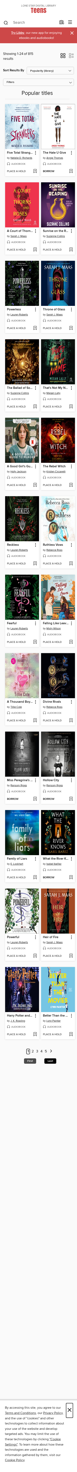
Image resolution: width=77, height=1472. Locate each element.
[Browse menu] (70, 22)
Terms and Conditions (20, 1413)
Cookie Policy (14, 1460)
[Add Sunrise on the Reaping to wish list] (71, 250)
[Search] (6, 22)
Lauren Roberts (19, 314)
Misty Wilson (53, 628)
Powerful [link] (13, 937)
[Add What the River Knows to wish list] (71, 877)
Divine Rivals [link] (52, 702)
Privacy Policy (53, 1413)
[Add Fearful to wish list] (35, 642)
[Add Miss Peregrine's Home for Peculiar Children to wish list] (35, 799)
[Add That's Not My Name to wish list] (71, 407)
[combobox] (30, 23)
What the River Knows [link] (56, 859)
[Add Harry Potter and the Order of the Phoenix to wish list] (35, 1034)
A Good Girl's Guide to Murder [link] (20, 466)
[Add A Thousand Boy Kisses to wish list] (35, 720)
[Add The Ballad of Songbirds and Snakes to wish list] (35, 407)
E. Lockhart (16, 864)
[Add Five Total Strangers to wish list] (35, 171)
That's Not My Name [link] (56, 388)
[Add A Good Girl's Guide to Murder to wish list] (35, 485)
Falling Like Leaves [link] (56, 623)
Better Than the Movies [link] (56, 1016)
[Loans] (62, 23)
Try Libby (17, 33)
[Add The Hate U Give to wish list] (71, 171)
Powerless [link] (14, 309)
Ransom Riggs (18, 785)
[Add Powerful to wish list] (35, 956)
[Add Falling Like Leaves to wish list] (71, 642)
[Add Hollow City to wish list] (71, 799)
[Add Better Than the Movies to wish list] (71, 1034)
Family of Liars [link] (17, 859)
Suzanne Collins (55, 236)
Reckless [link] (13, 545)
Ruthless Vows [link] (53, 545)
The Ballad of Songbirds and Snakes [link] (20, 388)
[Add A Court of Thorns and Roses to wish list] (35, 250)
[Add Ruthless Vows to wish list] (71, 563)
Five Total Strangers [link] (20, 153)
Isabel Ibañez (53, 864)
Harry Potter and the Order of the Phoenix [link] (20, 1016)
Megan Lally (53, 393)
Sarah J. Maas (18, 236)
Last (50, 1061)
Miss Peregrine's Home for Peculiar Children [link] (20, 780)
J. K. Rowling (17, 1021)
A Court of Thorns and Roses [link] (20, 231)
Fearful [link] (12, 623)
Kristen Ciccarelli (56, 471)
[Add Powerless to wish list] (35, 328)
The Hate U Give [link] (54, 153)
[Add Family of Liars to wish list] (35, 877)
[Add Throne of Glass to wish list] (71, 328)
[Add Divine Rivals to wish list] (71, 720)
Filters (10, 82)
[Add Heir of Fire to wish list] (71, 956)
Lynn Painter (53, 1021)
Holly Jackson (18, 471)
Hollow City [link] (51, 780)
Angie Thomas (54, 158)
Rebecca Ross (54, 550)
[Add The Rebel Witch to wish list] (71, 485)
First (30, 1061)
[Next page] (51, 1051)
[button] (63, 57)
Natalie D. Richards (21, 158)
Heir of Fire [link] (50, 937)
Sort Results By (13, 70)
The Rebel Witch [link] (54, 466)
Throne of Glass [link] (54, 309)
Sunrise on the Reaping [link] (56, 231)
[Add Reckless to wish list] (35, 563)
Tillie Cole (16, 707)
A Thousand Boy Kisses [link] (20, 702)
